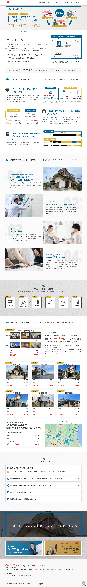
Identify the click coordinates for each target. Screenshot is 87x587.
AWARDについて (67, 2)
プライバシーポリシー (10, 575)
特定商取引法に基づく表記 (25, 575)
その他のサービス (59, 569)
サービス (58, 2)
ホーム (34, 2)
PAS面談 (44, 569)
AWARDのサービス (15, 31)
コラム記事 (50, 2)
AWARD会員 (38, 569)
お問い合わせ (77, 2)
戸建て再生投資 (50, 569)
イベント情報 (42, 2)
